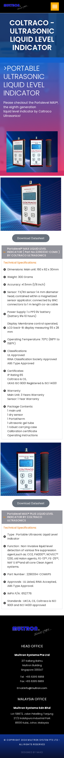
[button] (55, 6)
